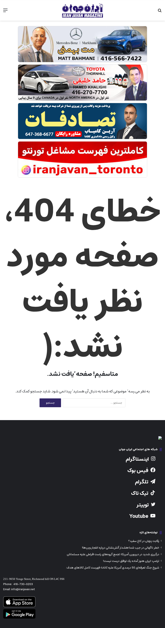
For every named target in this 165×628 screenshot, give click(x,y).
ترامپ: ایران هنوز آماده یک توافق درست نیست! (131, 561)
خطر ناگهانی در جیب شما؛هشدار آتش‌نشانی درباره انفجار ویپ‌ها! (120, 547)
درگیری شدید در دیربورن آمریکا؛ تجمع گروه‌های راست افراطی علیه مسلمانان (113, 554)
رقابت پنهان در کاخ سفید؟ (143, 541)
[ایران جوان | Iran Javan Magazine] (82, 10)
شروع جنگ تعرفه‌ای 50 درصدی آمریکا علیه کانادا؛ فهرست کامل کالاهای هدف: (112, 567)
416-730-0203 (23, 584)
